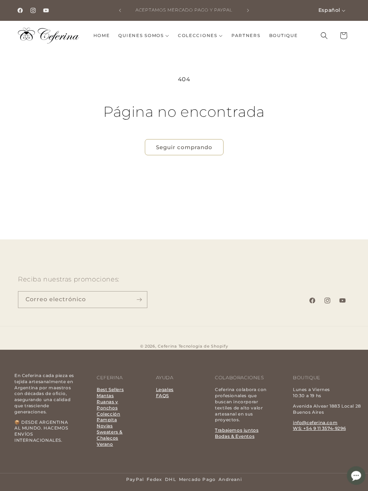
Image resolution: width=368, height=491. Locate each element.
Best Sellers (110, 389)
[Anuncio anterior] (120, 10)
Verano (105, 444)
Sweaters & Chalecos (110, 435)
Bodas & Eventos (234, 436)
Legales (165, 389)
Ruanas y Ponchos (107, 404)
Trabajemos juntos (236, 430)
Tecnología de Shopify (203, 346)
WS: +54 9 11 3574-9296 (319, 428)
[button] (143, 36)
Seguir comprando (184, 147)
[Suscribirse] (139, 299)
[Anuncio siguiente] (248, 10)
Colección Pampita (108, 417)
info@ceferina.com (315, 422)
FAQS (162, 395)
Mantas (105, 395)
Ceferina (167, 346)
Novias (105, 425)
